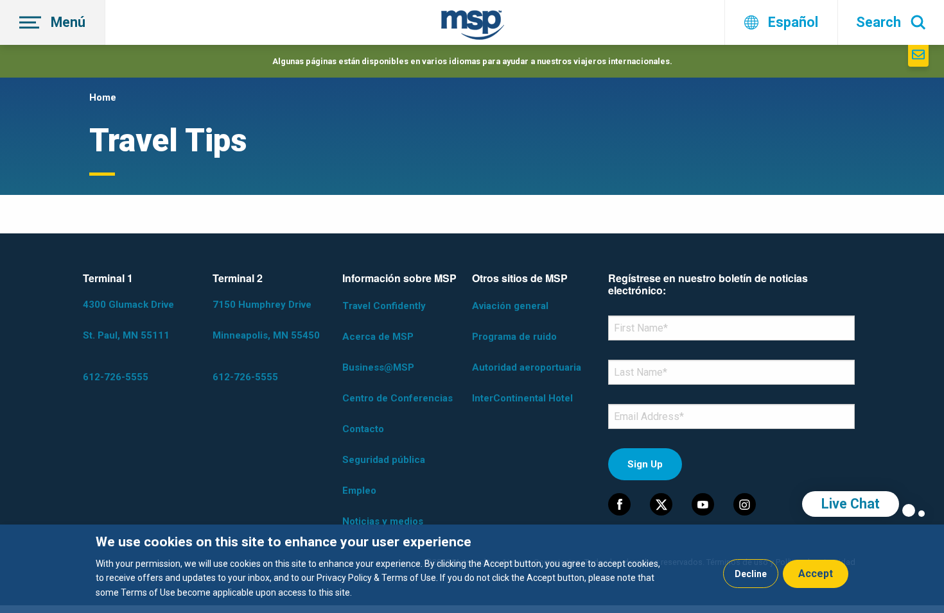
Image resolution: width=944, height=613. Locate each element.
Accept (815, 573)
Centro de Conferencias (397, 398)
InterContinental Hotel (522, 398)
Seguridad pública (383, 460)
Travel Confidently (384, 306)
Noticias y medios (382, 521)
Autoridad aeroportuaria (526, 367)
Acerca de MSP (378, 336)
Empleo (359, 490)
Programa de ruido (514, 336)
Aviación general (510, 306)
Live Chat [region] (850, 504)
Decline (751, 574)
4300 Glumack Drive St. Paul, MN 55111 (128, 320)
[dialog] (472, 569)
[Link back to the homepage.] (472, 27)
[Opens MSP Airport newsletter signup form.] (918, 56)
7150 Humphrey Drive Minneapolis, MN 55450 (266, 320)
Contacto (363, 429)
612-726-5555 (115, 377)
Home (102, 97)
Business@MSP (378, 367)
